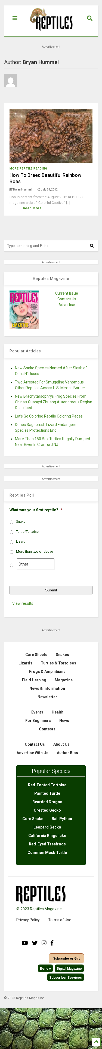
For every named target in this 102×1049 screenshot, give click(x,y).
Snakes (62, 654)
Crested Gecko (47, 810)
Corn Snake (32, 819)
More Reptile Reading (28, 168)
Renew (45, 969)
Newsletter (47, 697)
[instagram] (44, 943)
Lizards (25, 663)
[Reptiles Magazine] (49, 33)
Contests (47, 729)
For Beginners (38, 720)
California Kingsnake (47, 835)
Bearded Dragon (47, 802)
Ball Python (62, 819)
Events (37, 712)
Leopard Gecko (47, 827)
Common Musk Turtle (47, 852)
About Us (61, 744)
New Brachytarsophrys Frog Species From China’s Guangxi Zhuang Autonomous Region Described (53, 402)
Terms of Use (59, 920)
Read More (32, 208)
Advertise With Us (32, 753)
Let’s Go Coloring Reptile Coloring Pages (49, 416)
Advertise (66, 305)
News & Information (47, 688)
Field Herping (34, 680)
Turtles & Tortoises (58, 663)
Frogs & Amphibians (47, 671)
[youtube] (25, 943)
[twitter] (35, 943)
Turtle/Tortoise (27, 532)
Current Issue (66, 293)
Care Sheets (36, 654)
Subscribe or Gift (66, 958)
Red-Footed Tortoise (47, 785)
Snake (20, 522)
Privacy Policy (28, 920)
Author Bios (67, 753)
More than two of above (34, 552)
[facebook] (52, 943)
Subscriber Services (65, 978)
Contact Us (66, 299)
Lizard (20, 541)
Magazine (64, 680)
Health (57, 712)
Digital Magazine (69, 969)
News (64, 720)
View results (22, 603)
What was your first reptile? (36, 510)
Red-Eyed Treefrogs (47, 844)
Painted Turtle (47, 793)
